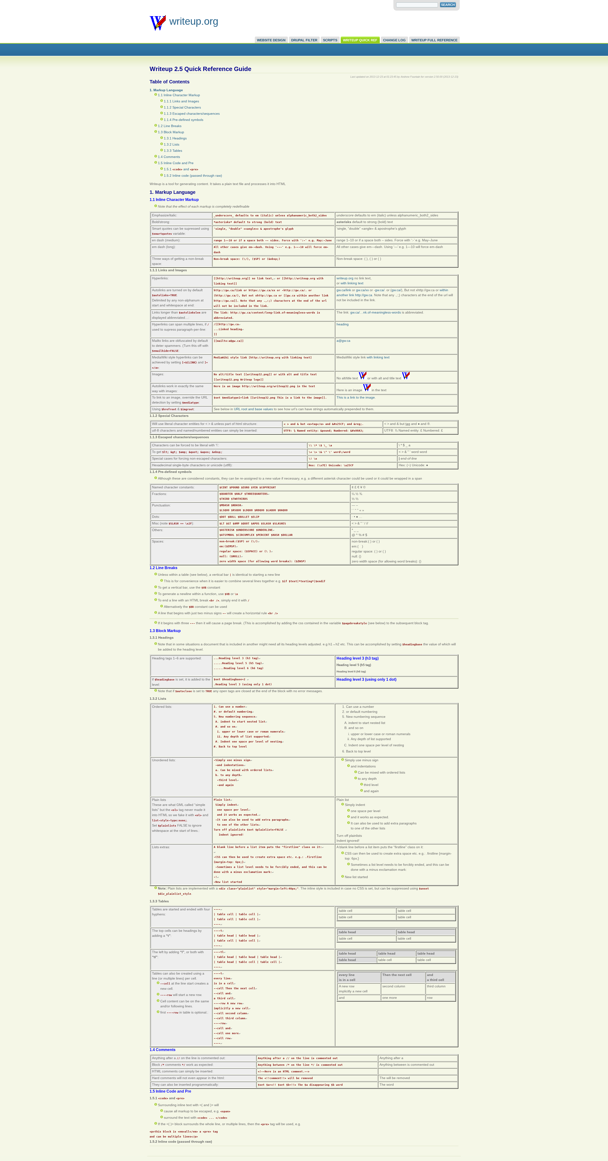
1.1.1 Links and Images (181, 101)
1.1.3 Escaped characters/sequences (192, 113)
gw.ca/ (380, 290)
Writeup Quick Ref (360, 40)
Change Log (394, 40)
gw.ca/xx (362, 290)
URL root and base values (253, 409)
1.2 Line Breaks (169, 126)
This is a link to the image (356, 397)
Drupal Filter (304, 40)
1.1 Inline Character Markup (179, 95)
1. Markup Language (166, 90)
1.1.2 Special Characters (182, 107)
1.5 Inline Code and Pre (176, 163)
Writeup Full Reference (434, 40)
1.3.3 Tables (173, 150)
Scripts (330, 40)
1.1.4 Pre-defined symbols (183, 120)
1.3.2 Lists (171, 144)
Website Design (271, 40)
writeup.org (193, 21)
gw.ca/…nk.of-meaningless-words (375, 312)
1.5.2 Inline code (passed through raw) (193, 175)
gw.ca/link (344, 290)
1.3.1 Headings (175, 138)
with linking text (352, 283)
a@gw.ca (343, 341)
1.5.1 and (181, 169)
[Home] (158, 29)
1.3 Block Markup (171, 132)
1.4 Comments (169, 157)
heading (343, 324)
